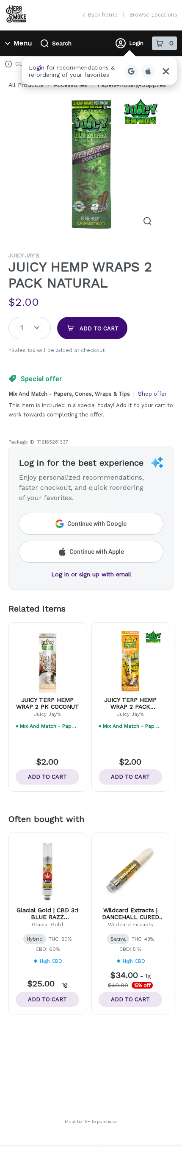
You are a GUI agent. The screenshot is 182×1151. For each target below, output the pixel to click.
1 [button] (21, 327)
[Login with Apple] (148, 71)
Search (62, 43)
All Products (26, 84)
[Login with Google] (131, 71)
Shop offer (152, 394)
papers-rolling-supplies (131, 84)
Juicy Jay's (23, 255)
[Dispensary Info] (8, 64)
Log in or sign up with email (91, 574)
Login (136, 43)
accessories (70, 84)
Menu (23, 43)
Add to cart (47, 777)
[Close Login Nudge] (166, 71)
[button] (99, 71)
